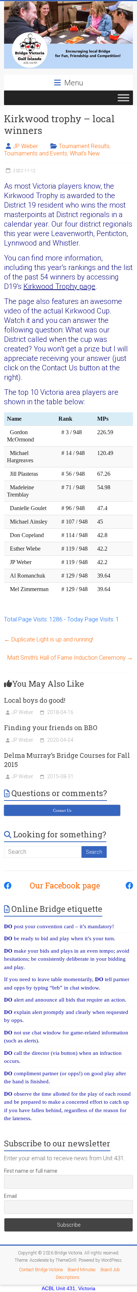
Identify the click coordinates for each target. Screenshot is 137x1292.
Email (10, 1196)
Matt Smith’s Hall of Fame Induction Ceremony (70, 657)
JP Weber (25, 146)
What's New (85, 153)
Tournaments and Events (35, 153)
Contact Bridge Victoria (41, 1269)
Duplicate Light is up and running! (48, 639)
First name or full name (30, 1171)
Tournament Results (84, 146)
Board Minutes (82, 1269)
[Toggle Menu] (123, 98)
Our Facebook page (61, 885)
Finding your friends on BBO (50, 727)
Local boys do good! (34, 700)
